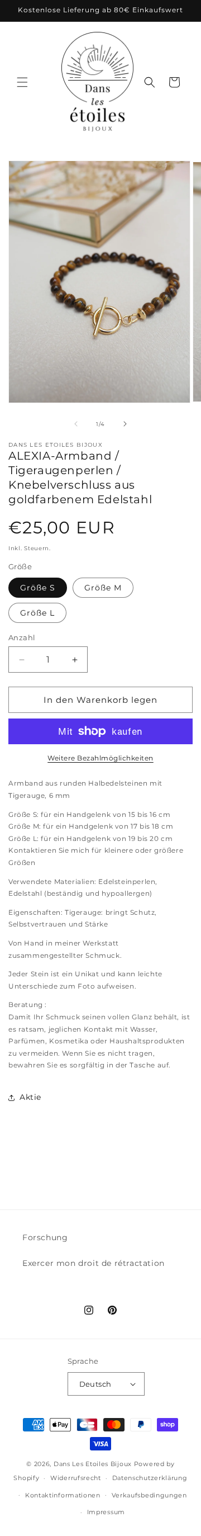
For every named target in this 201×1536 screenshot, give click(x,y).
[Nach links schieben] (76, 424)
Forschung (45, 1237)
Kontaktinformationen (62, 1495)
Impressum (106, 1512)
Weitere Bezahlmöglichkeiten (100, 758)
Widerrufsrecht (75, 1478)
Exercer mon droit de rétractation (93, 1263)
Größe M (103, 588)
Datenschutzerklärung (150, 1478)
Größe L (37, 613)
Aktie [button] (30, 1097)
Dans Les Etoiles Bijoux (93, 1464)
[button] (22, 82)
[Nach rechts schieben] (125, 424)
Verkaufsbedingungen (149, 1495)
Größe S (37, 588)
